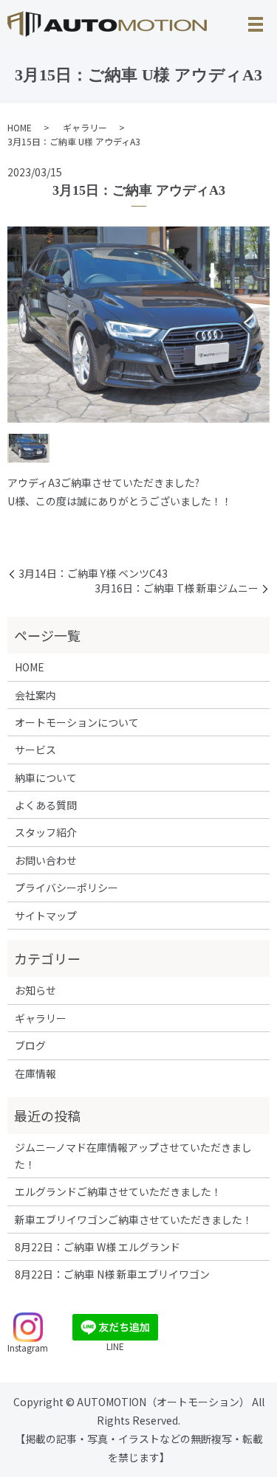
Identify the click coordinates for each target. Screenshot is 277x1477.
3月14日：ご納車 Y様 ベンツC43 (93, 574)
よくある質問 (46, 805)
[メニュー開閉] (255, 24)
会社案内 (35, 695)
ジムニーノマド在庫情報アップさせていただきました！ (133, 1155)
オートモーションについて (77, 722)
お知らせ (35, 990)
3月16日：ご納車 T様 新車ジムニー (177, 588)
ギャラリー (85, 127)
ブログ (30, 1045)
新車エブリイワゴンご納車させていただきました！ (134, 1219)
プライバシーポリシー (66, 887)
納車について (46, 777)
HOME (19, 127)
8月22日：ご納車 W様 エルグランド (97, 1246)
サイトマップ (46, 915)
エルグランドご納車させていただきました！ (118, 1191)
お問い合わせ (46, 860)
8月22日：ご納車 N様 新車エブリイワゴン (112, 1274)
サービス (35, 749)
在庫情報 (35, 1073)
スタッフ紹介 (46, 832)
